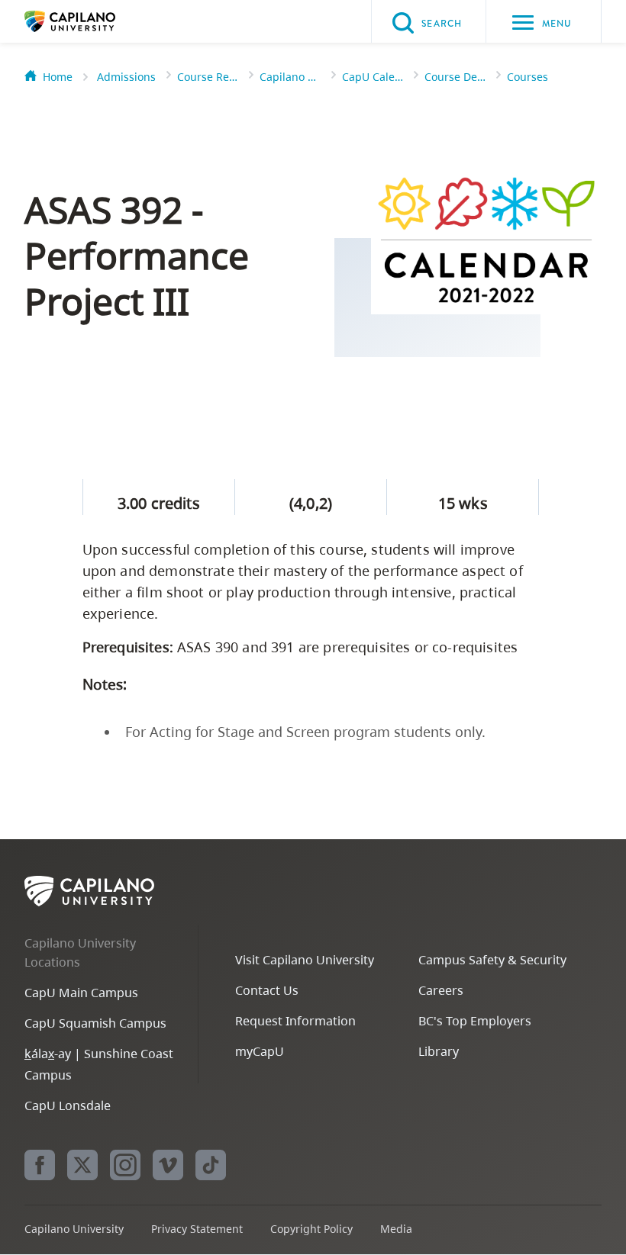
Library (438, 1051)
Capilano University (93, 21)
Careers (440, 990)
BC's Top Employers (474, 1020)
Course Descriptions (455, 76)
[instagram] (125, 1165)
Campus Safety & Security (492, 959)
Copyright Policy (311, 1228)
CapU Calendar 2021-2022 (372, 76)
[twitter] (82, 1165)
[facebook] (39, 1165)
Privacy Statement (197, 1228)
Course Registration (207, 76)
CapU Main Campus (81, 992)
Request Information (295, 1020)
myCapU (259, 1051)
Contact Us (266, 990)
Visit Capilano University (304, 959)
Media (396, 1228)
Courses (527, 76)
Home (58, 76)
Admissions (126, 76)
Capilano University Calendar (290, 76)
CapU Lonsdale (67, 1105)
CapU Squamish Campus (95, 1023)
